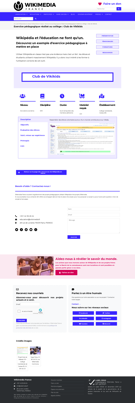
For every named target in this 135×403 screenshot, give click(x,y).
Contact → (76, 304)
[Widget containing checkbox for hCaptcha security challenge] (30, 311)
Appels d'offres (55, 395)
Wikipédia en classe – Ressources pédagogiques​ (46, 24)
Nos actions (34, 14)
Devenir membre (56, 380)
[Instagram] (35, 229)
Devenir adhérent (85, 14)
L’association (20, 14)
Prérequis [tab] (24, 141)
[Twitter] (16, 229)
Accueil (16, 24)
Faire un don (61, 14)
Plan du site (54, 392)
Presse (98, 14)
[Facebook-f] (21, 229)
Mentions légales (56, 386)
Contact (108, 14)
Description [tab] (25, 119)
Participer (48, 14)
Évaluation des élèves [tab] (29, 130)
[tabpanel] (82, 137)
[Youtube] (30, 229)
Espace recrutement (57, 389)
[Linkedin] (26, 229)
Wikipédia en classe (25, 24)
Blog (73, 14)
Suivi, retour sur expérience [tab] (32, 135)
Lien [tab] (22, 146)
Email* (18, 304)
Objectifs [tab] (24, 125)
